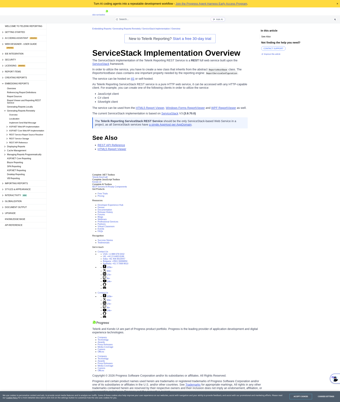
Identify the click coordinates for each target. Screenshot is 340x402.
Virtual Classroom (106, 226)
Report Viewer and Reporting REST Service (24, 101)
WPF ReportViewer (223, 107)
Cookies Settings (326, 396)
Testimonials (103, 242)
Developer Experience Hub (110, 205)
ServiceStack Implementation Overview (166, 53)
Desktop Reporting (16, 174)
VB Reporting (13, 178)
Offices (101, 352)
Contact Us (103, 252)
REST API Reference (111, 145)
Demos (101, 207)
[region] (170, 396)
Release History (105, 212)
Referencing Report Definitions (21, 92)
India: (114, 259)
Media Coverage (105, 347)
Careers (101, 349)
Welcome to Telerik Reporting (23, 26)
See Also (104, 137)
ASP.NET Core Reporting (19, 158)
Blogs (100, 217)
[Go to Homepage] (107, 15)
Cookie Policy (12, 397)
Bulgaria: (115, 261)
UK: (113, 256)
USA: (113, 254)
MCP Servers (98, 187)
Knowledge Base (15, 219)
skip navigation (98, 15)
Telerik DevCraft (99, 177)
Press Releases (105, 344)
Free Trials (103, 193)
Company (102, 337)
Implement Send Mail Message (22, 123)
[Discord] (104, 288)
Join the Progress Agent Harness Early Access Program (211, 3)
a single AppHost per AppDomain (170, 124)
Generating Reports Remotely (127, 29)
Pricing (101, 196)
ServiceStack (100, 63)
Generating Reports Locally (20, 107)
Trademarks (193, 384)
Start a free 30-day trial (192, 39)
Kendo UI (96, 182)
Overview (11, 88)
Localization (14, 119)
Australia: (115, 263)
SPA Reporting (14, 166)
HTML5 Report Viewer (150, 107)
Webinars (102, 219)
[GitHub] (104, 285)
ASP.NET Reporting (16, 170)
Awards (101, 342)
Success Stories (105, 240)
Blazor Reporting (15, 162)
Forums (101, 214)
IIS (132, 78)
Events (101, 229)
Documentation (105, 210)
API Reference (13, 225)
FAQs (100, 231)
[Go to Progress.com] (101, 324)
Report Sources (14, 96)
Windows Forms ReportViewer (185, 107)
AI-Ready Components (116, 187)
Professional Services (108, 222)
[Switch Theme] (335, 19)
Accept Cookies (301, 396)
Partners (102, 224)
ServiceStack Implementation (156, 29)
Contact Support (273, 48)
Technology (103, 340)
